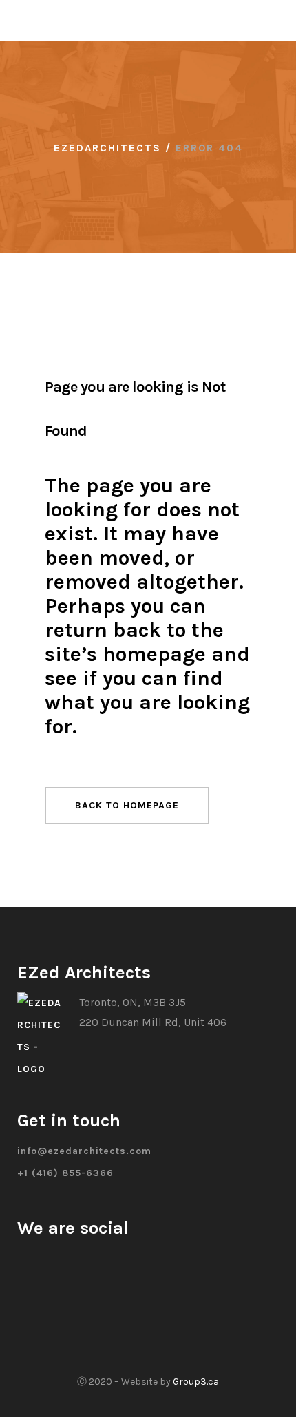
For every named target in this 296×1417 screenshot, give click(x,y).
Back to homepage (127, 805)
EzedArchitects (107, 148)
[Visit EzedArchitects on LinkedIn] (56, 1258)
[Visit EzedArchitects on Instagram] (38, 1258)
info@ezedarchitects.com (84, 1151)
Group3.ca (196, 1381)
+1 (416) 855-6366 (65, 1173)
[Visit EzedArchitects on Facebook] (21, 1258)
